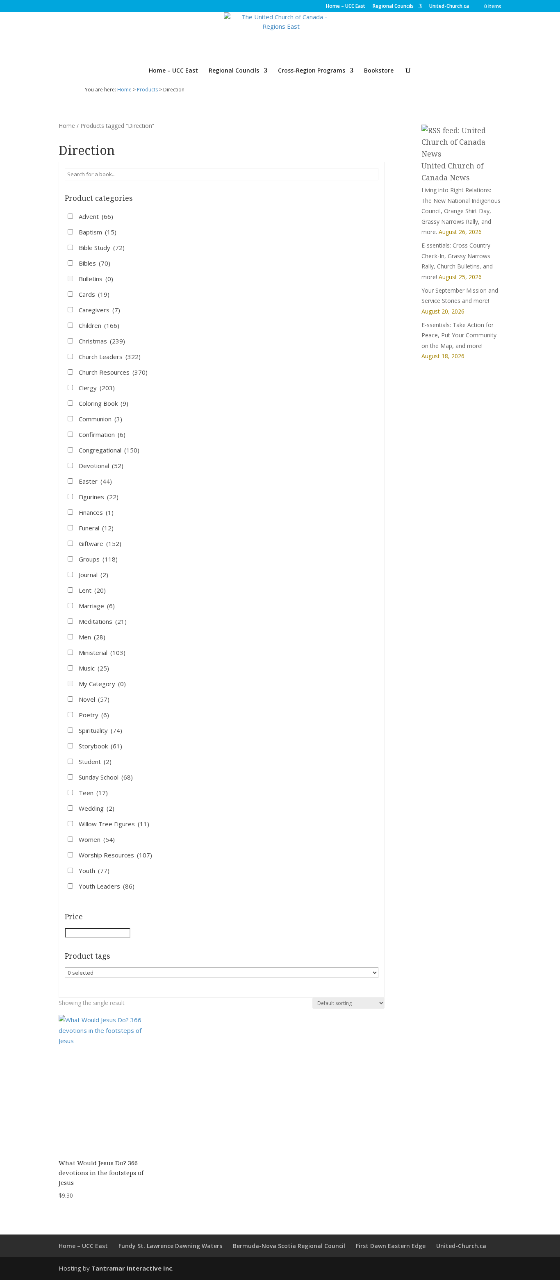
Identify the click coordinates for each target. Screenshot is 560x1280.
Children (99, 325)
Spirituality (100, 730)
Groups (98, 559)
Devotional (101, 466)
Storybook (100, 746)
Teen (93, 793)
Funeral (96, 528)
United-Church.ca (449, 6)
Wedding (96, 808)
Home (124, 89)
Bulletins (96, 279)
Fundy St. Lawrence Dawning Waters (170, 1246)
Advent (96, 216)
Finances (96, 512)
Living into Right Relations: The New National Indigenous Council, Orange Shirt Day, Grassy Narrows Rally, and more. (461, 211)
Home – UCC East (345, 6)
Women (97, 839)
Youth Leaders (106, 886)
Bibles (94, 263)
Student (95, 761)
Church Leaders (110, 356)
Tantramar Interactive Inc (131, 1268)
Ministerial (102, 652)
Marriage (97, 606)
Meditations (103, 621)
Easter (95, 481)
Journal (93, 575)
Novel (94, 699)
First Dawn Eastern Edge (391, 1246)
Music (94, 668)
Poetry (94, 715)
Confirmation (102, 434)
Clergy (97, 388)
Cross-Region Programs (311, 71)
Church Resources (113, 372)
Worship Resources (115, 855)
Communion (100, 419)
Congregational (109, 450)
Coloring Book (103, 403)
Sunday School (106, 777)
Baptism (97, 232)
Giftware (100, 543)
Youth (94, 870)
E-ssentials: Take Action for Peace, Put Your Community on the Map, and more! (458, 335)
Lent (92, 590)
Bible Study (102, 247)
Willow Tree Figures (114, 824)
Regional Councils (393, 6)
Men (92, 637)
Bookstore (379, 71)
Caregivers (99, 310)
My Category (102, 684)
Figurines (98, 497)
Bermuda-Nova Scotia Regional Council (289, 1246)
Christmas (102, 341)
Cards (94, 294)
